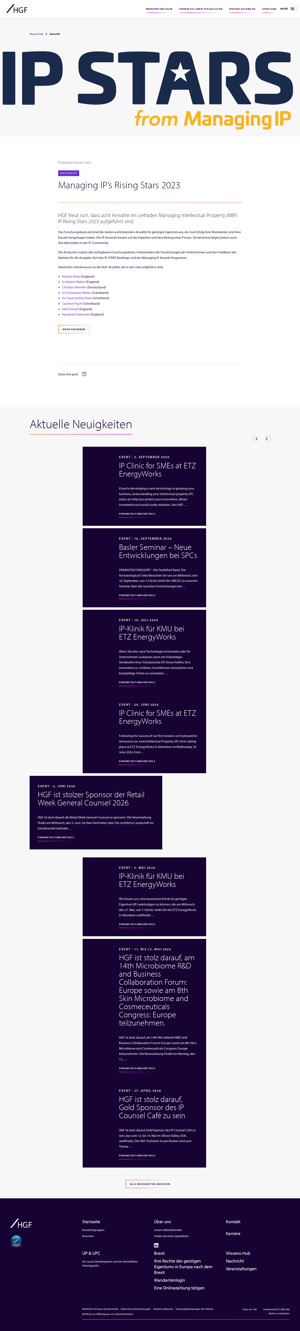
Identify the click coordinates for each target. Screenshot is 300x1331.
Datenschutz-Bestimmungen (136, 1308)
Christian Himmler (74, 287)
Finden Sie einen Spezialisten (201, 8)
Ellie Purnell (70, 309)
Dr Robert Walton (73, 282)
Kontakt (233, 1221)
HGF (16, 8)
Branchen (88, 1236)
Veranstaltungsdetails (137, 513)
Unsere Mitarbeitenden (168, 1230)
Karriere (233, 1233)
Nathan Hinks (71, 276)
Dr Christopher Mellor (76, 293)
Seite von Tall (250, 1309)
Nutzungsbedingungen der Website (194, 1308)
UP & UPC (91, 1253)
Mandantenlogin (159, 8)
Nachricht (235, 1261)
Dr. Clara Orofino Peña (77, 298)
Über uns (162, 1221)
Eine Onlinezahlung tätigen (179, 1288)
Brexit (159, 1253)
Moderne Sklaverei (163, 1308)
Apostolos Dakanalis (76, 314)
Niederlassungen (242, 8)
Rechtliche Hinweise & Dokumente (100, 1308)
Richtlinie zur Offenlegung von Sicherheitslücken (107, 1314)
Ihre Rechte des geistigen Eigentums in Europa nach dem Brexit (183, 1266)
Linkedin (84, 374)
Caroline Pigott (72, 303)
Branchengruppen (93, 1230)
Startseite (91, 1221)
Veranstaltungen (241, 1268)
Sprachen (269, 8)
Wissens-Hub (36, 33)
